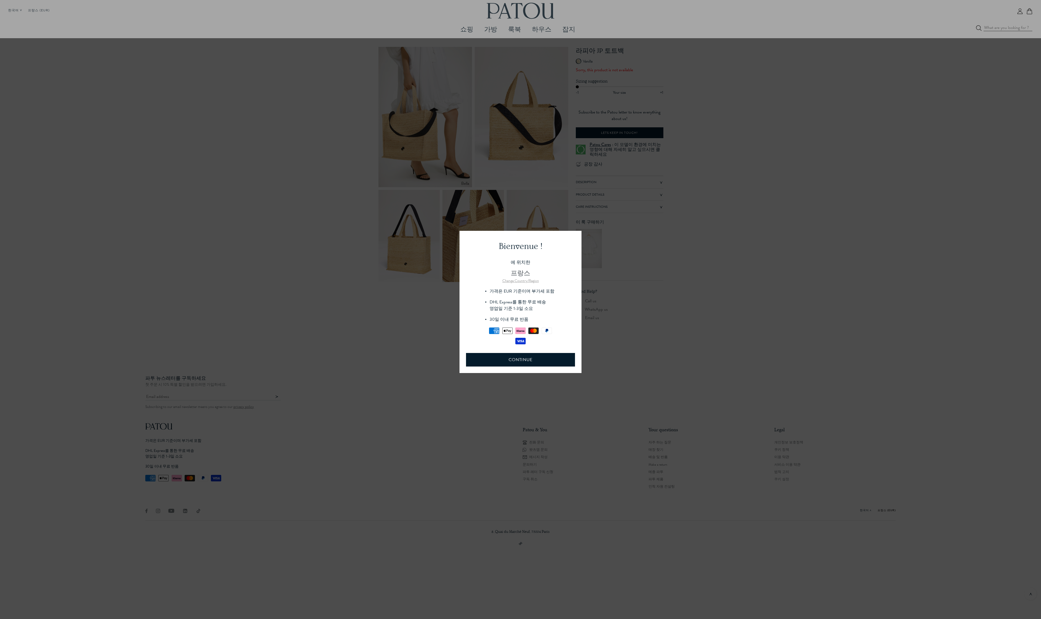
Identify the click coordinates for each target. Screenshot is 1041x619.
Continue (520, 360)
